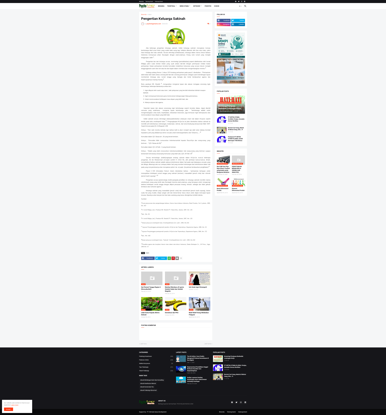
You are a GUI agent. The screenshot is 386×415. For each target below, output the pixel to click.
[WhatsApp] (169, 258)
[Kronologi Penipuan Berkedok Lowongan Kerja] (218, 358)
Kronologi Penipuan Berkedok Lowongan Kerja (233, 357)
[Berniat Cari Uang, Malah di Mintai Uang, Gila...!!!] (222, 130)
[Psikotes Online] (231, 57)
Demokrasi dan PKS (171, 313)
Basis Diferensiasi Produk (222, 189)
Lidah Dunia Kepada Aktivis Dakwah (150, 314)
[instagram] (241, 1)
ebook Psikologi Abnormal (148, 390)
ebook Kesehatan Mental (148, 383)
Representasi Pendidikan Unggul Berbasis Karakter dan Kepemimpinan (197, 369)
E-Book (216, 6)
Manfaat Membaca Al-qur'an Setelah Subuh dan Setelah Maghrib (174, 289)
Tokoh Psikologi (156, 370)
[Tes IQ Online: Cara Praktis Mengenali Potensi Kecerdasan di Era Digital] (181, 358)
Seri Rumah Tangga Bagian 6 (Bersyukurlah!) (151, 288)
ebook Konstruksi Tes (147, 387)
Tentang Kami (149, 1)
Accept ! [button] (8, 409)
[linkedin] (244, 1)
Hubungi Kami (159, 1)
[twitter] (238, 1)
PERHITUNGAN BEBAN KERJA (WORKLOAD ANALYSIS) (237, 169)
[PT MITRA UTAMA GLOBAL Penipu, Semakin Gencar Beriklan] (222, 119)
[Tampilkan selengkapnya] (181, 258)
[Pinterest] (173, 258)
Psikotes (208, 6)
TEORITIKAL (171, 6)
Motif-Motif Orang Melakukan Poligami (199, 314)
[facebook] (235, 1)
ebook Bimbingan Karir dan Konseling (152, 380)
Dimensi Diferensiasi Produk (238, 189)
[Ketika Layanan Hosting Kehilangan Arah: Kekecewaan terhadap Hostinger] (181, 380)
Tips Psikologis (156, 367)
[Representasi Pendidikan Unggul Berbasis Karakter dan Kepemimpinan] (181, 369)
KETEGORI (196, 6)
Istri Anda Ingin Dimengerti (198, 287)
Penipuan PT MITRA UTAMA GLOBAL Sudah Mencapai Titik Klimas (235, 138)
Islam (149, 14)
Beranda (141, 1)
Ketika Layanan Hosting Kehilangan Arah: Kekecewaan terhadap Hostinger (197, 379)
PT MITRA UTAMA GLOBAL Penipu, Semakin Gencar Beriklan (236, 119)
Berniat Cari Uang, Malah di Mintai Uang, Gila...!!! (236, 128)
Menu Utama (184, 6)
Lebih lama (207, 344)
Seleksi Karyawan (156, 363)
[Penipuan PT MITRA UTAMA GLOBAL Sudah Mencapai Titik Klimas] (222, 139)
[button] (240, 6)
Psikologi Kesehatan (156, 356)
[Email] (177, 258)
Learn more (14, 405)
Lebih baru (143, 344)
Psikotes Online (156, 360)
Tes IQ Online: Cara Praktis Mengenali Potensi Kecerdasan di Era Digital (198, 358)
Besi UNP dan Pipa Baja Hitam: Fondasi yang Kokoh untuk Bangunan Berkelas (223, 169)
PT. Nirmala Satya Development (157, 412)
